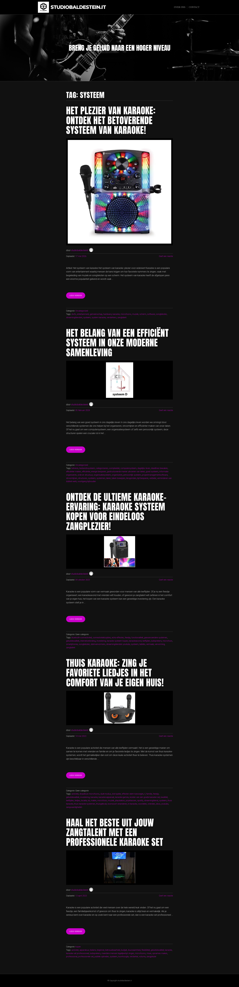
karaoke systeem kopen (117, 641)
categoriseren (102, 468)
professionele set (85, 956)
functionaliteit (137, 637)
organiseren (117, 475)
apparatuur (84, 950)
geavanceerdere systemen (155, 637)
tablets (142, 644)
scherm (142, 314)
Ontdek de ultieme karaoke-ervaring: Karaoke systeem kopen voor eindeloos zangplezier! (116, 511)
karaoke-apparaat (106, 797)
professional (71, 956)
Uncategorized (81, 311)
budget (124, 950)
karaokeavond (135, 641)
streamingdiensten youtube (118, 644)
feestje (127, 637)
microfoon (167, 641)
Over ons (179, 7)
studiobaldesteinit (79, 250)
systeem (87, 317)
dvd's (74, 314)
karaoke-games (122, 797)
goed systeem (152, 471)
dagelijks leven (143, 468)
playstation (120, 800)
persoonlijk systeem (132, 475)
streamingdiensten (74, 317)
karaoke (116, 314)
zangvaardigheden (74, 807)
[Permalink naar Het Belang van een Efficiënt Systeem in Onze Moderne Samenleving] (119, 380)
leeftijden (146, 641)
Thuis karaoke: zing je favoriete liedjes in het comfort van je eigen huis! (115, 672)
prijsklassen (131, 800)
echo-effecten (118, 637)
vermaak (150, 644)
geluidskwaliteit (72, 641)
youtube (164, 804)
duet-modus (105, 794)
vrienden (151, 804)
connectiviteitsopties (102, 637)
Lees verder (77, 296)
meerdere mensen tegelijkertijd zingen (118, 953)
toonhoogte (123, 956)
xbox (158, 804)
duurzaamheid (134, 950)
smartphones (72, 644)
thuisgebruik (101, 804)
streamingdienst (151, 800)
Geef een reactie (166, 256)
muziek (135, 314)
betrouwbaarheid (112, 950)
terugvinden (131, 478)
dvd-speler (116, 794)
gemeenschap (96, 314)
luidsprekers (156, 641)
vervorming (160, 644)
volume (142, 956)
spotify (140, 800)
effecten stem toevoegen (133, 794)
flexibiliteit (145, 950)
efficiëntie (86, 471)
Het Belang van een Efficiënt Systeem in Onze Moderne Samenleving (117, 342)
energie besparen (98, 471)
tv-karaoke (132, 804)
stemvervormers (98, 644)
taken (108, 478)
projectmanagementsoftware (155, 475)
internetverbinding (88, 641)
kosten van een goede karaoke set (145, 797)
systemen (101, 478)
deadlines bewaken (159, 468)
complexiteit (114, 468)
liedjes (77, 800)
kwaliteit (164, 797)
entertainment (83, 314)
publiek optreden (101, 956)
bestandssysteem (87, 468)
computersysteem (128, 468)
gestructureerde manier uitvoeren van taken (126, 471)
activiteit (75, 794)
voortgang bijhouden (87, 481)
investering (101, 641)
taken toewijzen (118, 478)
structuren (82, 478)
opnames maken (159, 953)
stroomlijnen (71, 478)
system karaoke (99, 317)
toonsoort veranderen (117, 804)
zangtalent (121, 317)
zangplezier (151, 956)
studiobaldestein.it (78, 7)
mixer (149, 953)
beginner (100, 950)
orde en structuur (85, 475)
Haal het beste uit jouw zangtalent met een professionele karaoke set (114, 832)
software (151, 314)
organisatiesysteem (102, 475)
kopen (78, 947)
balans (93, 950)
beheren (75, 468)
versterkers (111, 317)
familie (149, 794)
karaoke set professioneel (77, 953)
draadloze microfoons (89, 794)
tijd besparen (142, 478)
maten (93, 800)
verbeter (152, 478)
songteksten (161, 314)
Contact (194, 7)
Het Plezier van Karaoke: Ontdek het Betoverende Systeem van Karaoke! (111, 120)
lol (89, 800)
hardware (107, 314)
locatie (84, 800)
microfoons (126, 314)
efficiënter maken (73, 471)
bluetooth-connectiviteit (82, 637)
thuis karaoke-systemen (84, 804)
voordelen (142, 804)
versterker (134, 956)
